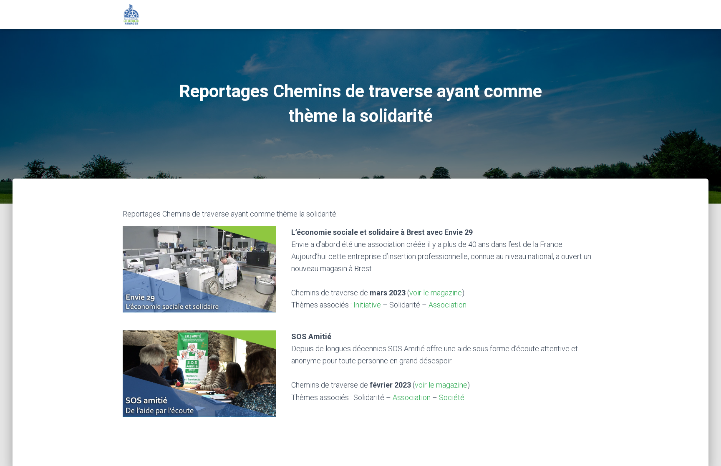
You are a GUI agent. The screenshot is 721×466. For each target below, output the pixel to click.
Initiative (367, 304)
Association (447, 304)
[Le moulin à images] (131, 14)
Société (451, 397)
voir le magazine (435, 292)
